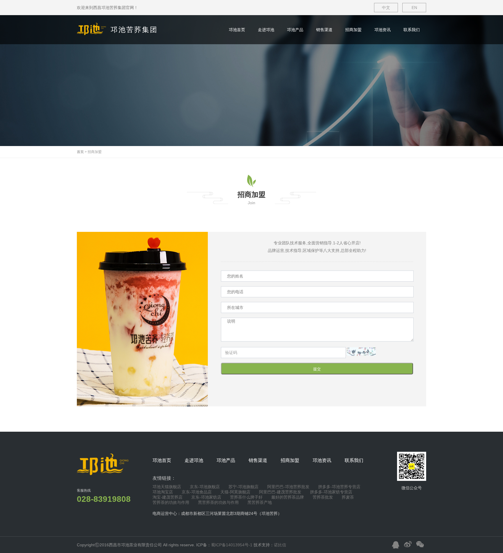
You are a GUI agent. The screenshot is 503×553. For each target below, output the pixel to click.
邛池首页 (237, 29)
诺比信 (280, 545)
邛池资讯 (382, 29)
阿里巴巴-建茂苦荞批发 (280, 492)
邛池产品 (295, 29)
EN (414, 7)
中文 (386, 7)
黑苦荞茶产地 (259, 502)
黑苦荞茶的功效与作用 (218, 502)
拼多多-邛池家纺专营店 (331, 492)
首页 (80, 152)
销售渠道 (324, 29)
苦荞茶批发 (323, 497)
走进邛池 (266, 29)
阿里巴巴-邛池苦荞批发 (288, 486)
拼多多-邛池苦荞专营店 (339, 486)
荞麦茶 (348, 497)
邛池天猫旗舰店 (167, 486)
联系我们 (411, 29)
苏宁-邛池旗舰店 (243, 486)
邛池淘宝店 (163, 492)
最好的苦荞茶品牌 (287, 497)
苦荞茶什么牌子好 (246, 497)
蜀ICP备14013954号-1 (231, 545)
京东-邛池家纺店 (206, 497)
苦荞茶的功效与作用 (171, 502)
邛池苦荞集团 (134, 29)
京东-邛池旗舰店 (205, 486)
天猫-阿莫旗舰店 (235, 492)
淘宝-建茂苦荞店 (168, 497)
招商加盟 (353, 29)
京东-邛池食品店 (197, 492)
